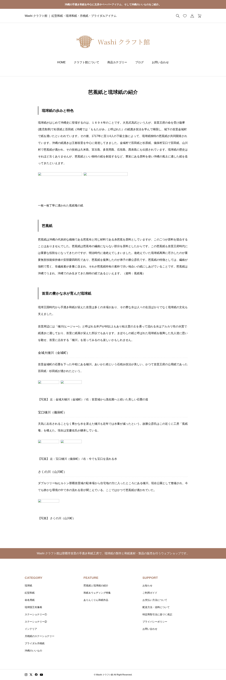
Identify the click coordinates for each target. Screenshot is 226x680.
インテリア (31, 628)
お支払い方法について (154, 600)
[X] (31, 674)
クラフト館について (86, 62)
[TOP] (215, 669)
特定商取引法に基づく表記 (157, 614)
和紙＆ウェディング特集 (97, 592)
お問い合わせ (160, 62)
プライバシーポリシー (154, 621)
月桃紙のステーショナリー (39, 636)
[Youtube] (41, 674)
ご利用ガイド (149, 592)
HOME (61, 62)
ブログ (139, 62)
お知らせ (147, 585)
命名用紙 (30, 600)
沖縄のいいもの (33, 650)
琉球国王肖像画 (33, 607)
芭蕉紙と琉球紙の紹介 (96, 585)
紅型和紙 (30, 592)
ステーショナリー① (36, 614)
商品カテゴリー (117, 62)
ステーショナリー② (36, 621)
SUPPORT (150, 578)
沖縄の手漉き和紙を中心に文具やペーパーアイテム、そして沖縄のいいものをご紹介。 (113, 4)
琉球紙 (28, 585)
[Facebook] (36, 674)
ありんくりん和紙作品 (96, 600)
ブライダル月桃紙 (34, 643)
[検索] (177, 15)
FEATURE (91, 578)
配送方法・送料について (156, 607)
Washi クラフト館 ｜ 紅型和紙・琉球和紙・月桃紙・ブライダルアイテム (71, 15)
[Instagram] (26, 674)
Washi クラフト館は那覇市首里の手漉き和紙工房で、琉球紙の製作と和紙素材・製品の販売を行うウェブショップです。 (113, 553)
